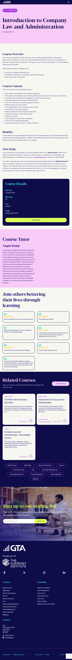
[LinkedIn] (64, 572)
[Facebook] (4, 572)
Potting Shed (39, 654)
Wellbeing (36, 479)
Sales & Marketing (56, 474)
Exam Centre (41, 593)
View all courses (60, 383)
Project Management (37, 474)
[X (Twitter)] (24, 572)
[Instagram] (44, 572)
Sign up (39, 521)
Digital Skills (27, 465)
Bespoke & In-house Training (46, 604)
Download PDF (7, 32)
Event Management (43, 590)
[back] (5, 10)
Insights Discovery (42, 596)
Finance (6, 396)
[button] (68, 2)
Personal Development (16, 474)
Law (33, 470)
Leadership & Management (50, 470)
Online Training (42, 601)
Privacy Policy (64, 654)
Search (11, 10)
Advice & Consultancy (43, 588)
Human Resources (18, 470)
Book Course (36, 220)
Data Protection (12, 465)
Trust (11, 396)
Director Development (45, 465)
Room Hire (40, 598)
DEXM (47, 654)
